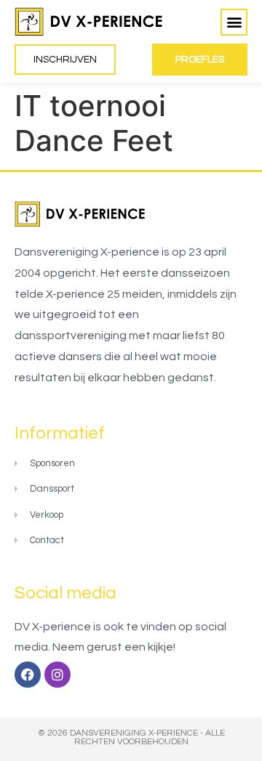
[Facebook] (28, 675)
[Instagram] (57, 675)
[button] (234, 22)
